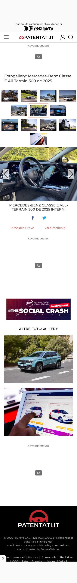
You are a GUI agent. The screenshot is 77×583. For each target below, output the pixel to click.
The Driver (66, 557)
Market (51, 561)
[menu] (6, 37)
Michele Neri (45, 541)
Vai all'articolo (54, 228)
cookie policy (42, 545)
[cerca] (72, 37)
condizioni (13, 545)
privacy (27, 545)
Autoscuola (48, 557)
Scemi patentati (14, 557)
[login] (63, 37)
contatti (59, 545)
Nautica (33, 557)
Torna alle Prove (22, 228)
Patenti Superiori (32, 561)
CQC (15, 561)
